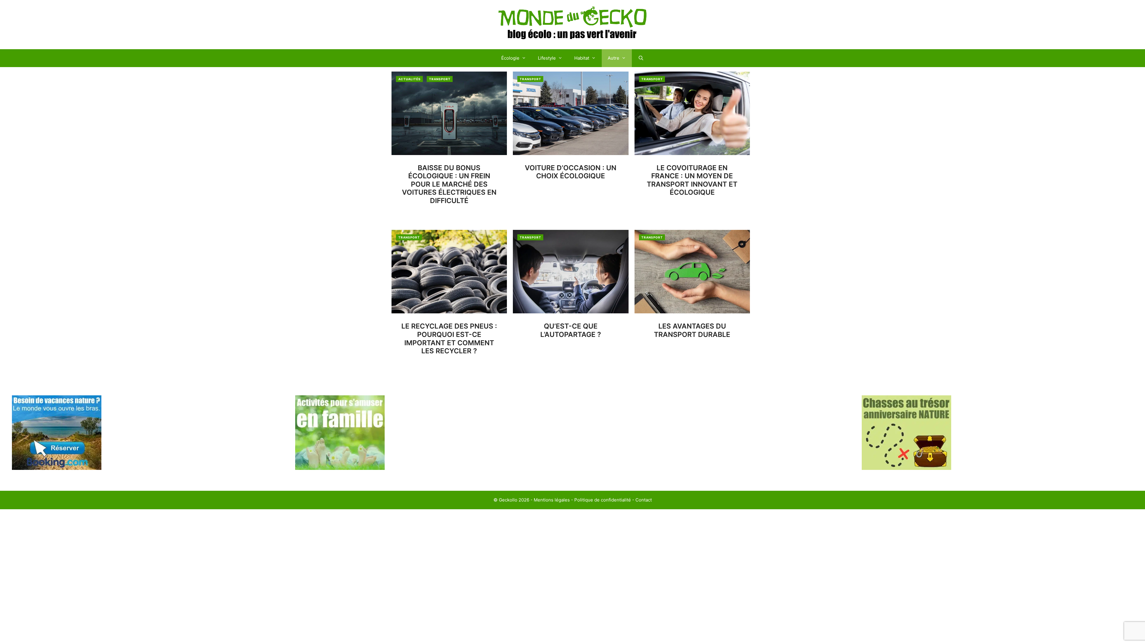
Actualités (409, 79)
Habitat (581, 58)
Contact (643, 500)
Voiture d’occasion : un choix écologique (570, 172)
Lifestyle (547, 58)
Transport (440, 79)
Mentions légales (552, 500)
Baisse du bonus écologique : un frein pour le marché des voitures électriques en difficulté (449, 184)
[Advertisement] (714, 437)
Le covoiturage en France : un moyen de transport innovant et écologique (692, 180)
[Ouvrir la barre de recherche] (640, 58)
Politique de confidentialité (602, 500)
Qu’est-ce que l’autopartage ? (570, 330)
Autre (613, 58)
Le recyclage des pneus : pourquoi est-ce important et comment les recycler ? (449, 338)
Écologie (510, 58)
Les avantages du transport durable (692, 330)
